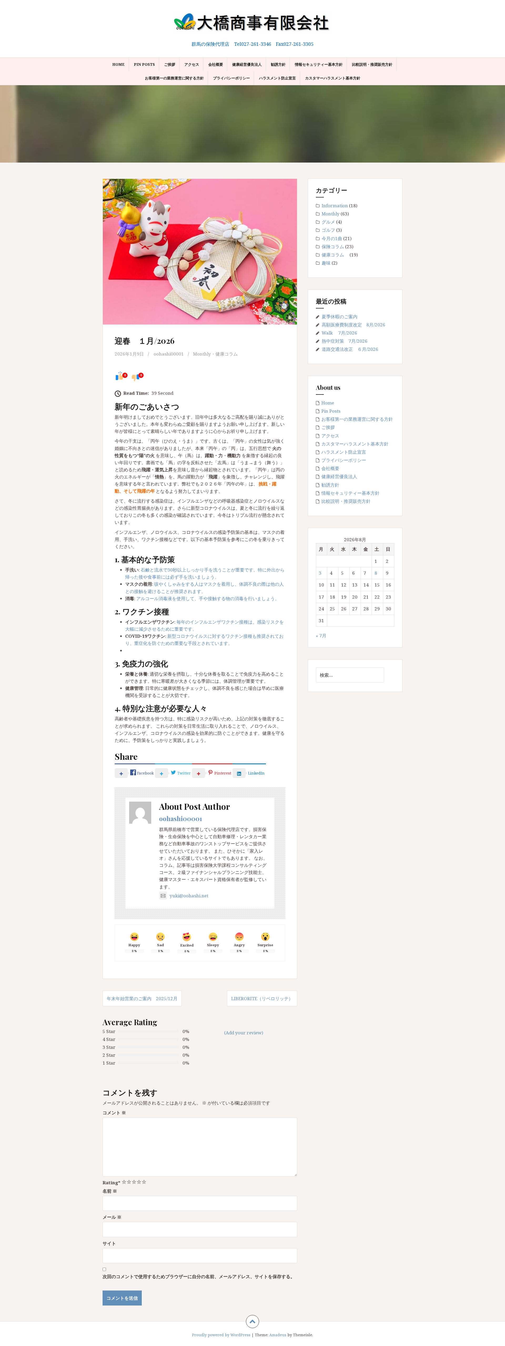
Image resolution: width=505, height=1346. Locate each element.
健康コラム (228, 354)
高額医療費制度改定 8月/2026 (353, 325)
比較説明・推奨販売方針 (372, 64)
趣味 (326, 263)
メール (112, 1217)
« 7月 (321, 635)
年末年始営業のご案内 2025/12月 (142, 998)
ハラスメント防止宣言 (277, 77)
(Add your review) (243, 1033)
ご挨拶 (169, 64)
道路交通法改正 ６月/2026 (350, 349)
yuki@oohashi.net (189, 896)
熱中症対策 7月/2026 (344, 341)
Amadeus (277, 1334)
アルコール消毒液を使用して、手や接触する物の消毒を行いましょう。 (207, 598)
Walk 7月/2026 (339, 333)
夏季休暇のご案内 (339, 316)
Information (335, 206)
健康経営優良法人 (247, 64)
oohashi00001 (169, 354)
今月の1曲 (332, 238)
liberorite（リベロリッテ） (262, 998)
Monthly (202, 354)
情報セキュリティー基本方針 (319, 64)
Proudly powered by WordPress (221, 1334)
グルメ (328, 222)
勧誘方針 (278, 64)
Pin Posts (144, 64)
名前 (110, 1191)
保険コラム (333, 247)
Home (118, 64)
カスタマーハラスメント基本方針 (332, 77)
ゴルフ (328, 230)
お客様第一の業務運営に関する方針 (174, 77)
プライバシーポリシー (231, 77)
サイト (109, 1243)
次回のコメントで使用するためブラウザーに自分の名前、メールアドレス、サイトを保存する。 (199, 1276)
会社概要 (215, 64)
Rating (111, 1183)
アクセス (191, 64)
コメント (114, 1113)
